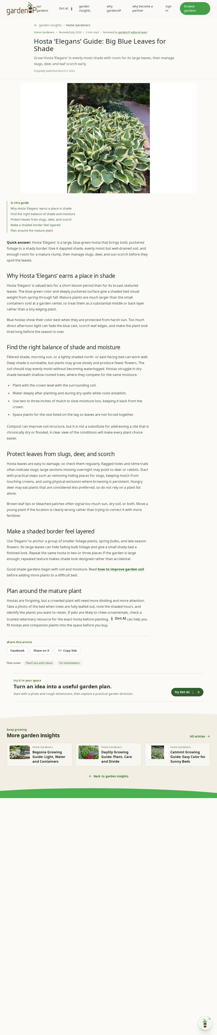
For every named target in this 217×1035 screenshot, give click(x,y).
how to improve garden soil (121, 569)
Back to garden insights (111, 776)
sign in (169, 8)
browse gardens (190, 8)
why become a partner (142, 8)
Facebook (17, 650)
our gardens (42, 8)
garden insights (84, 8)
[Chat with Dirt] (205, 1023)
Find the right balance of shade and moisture (43, 214)
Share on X (41, 650)
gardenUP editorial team (132, 32)
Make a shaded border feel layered (35, 225)
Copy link (70, 650)
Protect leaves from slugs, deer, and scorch (41, 219)
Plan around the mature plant (32, 230)
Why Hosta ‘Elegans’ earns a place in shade (41, 208)
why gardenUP (114, 8)
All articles (197, 736)
